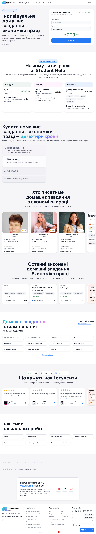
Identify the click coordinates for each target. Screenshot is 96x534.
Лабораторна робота (34, 443)
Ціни (62, 514)
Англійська (54, 338)
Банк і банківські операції (35, 343)
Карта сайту (64, 516)
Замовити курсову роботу (33, 511)
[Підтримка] (83, 2)
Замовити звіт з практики (33, 524)
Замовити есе (30, 522)
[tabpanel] (71, 30)
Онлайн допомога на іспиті (59, 443)
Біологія (53, 349)
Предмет (54, 26)
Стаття (6, 436)
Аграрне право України (11, 338)
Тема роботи (55, 19)
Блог (50, 511)
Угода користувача (54, 522)
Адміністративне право (34, 338)
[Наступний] (93, 233)
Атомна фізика (78, 338)
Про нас (63, 511)
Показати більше (65, 399)
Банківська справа (56, 343)
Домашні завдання (9, 251)
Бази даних (7, 343)
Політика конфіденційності (56, 519)
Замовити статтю (31, 519)
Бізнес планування (33, 349)
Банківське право (79, 343)
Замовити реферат (31, 516)
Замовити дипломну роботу (34, 514)
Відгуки (51, 514)
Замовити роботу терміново (34, 527)
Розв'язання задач (56, 436)
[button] (24, 2)
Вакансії (51, 516)
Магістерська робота (80, 436)
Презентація (8, 443)
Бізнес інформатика (10, 349)
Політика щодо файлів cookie (57, 524)
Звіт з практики (32, 436)
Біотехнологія (78, 349)
